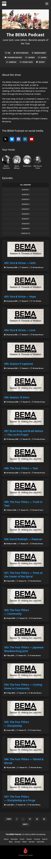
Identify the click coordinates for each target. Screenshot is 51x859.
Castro (43, 57)
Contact (37, 839)
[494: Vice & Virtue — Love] (25, 316)
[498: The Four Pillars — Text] (25, 454)
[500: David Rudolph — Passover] (25, 525)
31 (30, 819)
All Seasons (25, 185)
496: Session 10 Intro (16, 397)
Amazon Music (40, 53)
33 (44, 819)
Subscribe (40, 841)
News (24, 841)
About (6, 839)
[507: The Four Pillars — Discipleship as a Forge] (25, 783)
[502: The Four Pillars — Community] (25, 596)
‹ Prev (8, 819)
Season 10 (25, 233)
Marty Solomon (6, 167)
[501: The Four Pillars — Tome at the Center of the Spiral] (25, 559)
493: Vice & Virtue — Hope (20, 296)
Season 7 (25, 219)
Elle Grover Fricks (37, 167)
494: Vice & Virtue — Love (19, 330)
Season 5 (25, 209)
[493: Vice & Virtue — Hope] (25, 283)
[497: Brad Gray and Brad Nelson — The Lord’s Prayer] (25, 417)
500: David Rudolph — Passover (23, 539)
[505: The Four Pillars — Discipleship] (25, 708)
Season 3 (25, 199)
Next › (25, 824)
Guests (29, 839)
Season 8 (25, 224)
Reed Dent (27, 166)
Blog (10, 841)
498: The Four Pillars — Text (21, 468)
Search (44, 839)
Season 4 (25, 204)
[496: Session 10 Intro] (25, 383)
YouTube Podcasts (14, 57)
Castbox (31, 57)
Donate (32, 841)
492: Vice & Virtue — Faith (20, 263)
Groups (17, 841)
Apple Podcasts (22, 53)
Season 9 (25, 228)
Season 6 (25, 214)
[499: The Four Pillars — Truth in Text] (25, 488)
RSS (9, 53)
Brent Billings (16, 167)
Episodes (14, 839)
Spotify (42, 62)
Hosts (22, 839)
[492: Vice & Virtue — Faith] (25, 249)
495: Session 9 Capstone (18, 363)
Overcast (12, 62)
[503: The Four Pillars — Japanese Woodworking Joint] (25, 633)
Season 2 (25, 194)
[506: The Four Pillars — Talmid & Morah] (25, 745)
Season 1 (25, 190)
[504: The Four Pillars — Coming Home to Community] (25, 671)
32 (37, 819)
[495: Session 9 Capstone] (25, 350)
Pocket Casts (27, 62)
